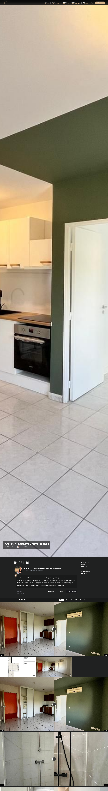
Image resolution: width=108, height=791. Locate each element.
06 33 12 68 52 (19, 591)
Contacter (52, 591)
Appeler (61, 591)
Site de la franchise (72, 591)
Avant (86, 599)
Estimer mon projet (100, 2)
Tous (62, 599)
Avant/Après (70, 599)
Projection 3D (78, 599)
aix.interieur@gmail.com (21, 593)
